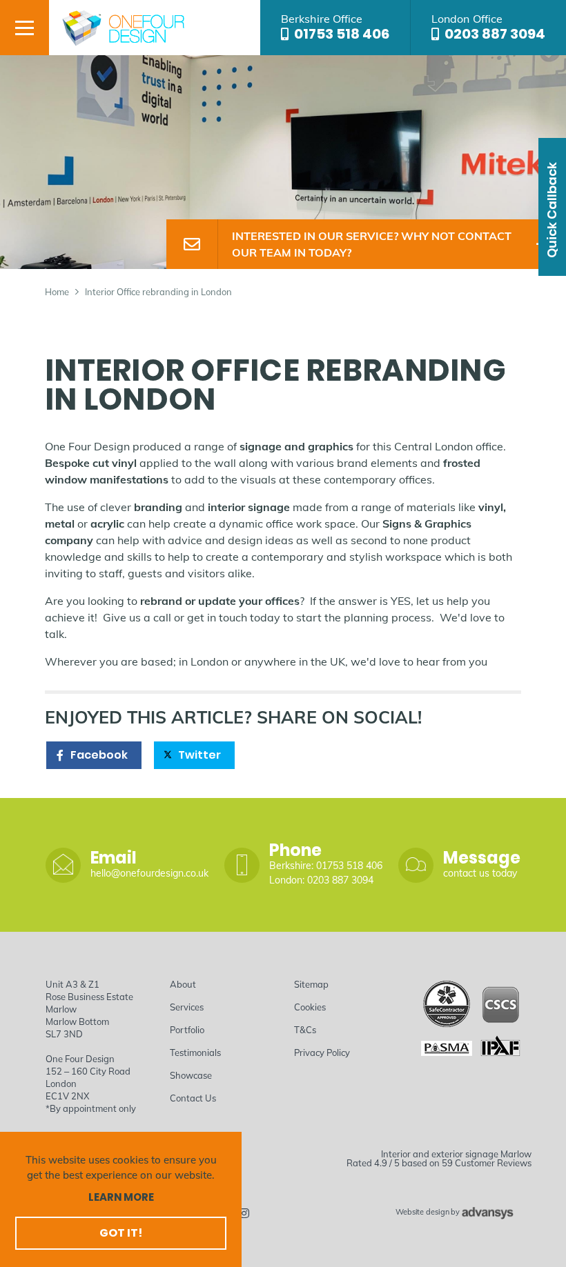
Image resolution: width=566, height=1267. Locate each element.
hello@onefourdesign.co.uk (149, 873)
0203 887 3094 (495, 33)
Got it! (120, 1233)
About (183, 984)
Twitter (199, 755)
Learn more (121, 1197)
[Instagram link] (244, 1213)
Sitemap (311, 984)
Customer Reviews (493, 1162)
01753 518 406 (341, 33)
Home (57, 291)
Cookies (310, 1006)
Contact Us (193, 1098)
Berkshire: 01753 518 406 (325, 865)
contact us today (480, 873)
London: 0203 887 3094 (321, 880)
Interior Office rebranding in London (158, 291)
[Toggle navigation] (24, 27)
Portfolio (187, 1029)
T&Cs (305, 1029)
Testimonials (195, 1052)
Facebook (99, 755)
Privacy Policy (322, 1052)
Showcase (191, 1075)
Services (187, 1006)
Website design (422, 1212)
